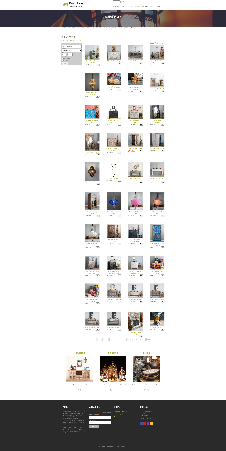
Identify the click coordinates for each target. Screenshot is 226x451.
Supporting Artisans (156, 6)
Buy (98, 65)
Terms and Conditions (120, 411)
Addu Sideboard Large (114, 61)
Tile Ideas (129, 6)
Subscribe (137, 6)
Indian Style (79, 40)
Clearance (107, 28)
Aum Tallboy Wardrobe (157, 148)
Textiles (95, 28)
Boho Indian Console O (157, 299)
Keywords (64, 44)
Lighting (88, 28)
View (98, 154)
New (100, 28)
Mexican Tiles (80, 28)
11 (132, 339)
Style (132, 28)
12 (136, 339)
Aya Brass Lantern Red (92, 182)
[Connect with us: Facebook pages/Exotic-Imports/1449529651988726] (141, 423)
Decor (65, 28)
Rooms (127, 28)
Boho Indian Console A (114, 299)
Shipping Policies (119, 414)
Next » (149, 339)
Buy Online (116, 6)
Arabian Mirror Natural (92, 152)
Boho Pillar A (157, 327)
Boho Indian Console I (135, 299)
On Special (66, 58)
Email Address (94, 414)
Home (122, 6)
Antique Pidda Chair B (157, 89)
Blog (115, 417)
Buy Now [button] (79, 390)
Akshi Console (135, 61)
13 (140, 339)
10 (129, 339)
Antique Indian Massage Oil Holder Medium (136, 87)
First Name (92, 420)
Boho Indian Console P (92, 327)
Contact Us (145, 6)
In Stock (65, 60)
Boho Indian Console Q (114, 327)
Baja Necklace (114, 178)
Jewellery (114, 28)
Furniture (72, 28)
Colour (121, 28)
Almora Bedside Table (157, 61)
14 (144, 339)
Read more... (66, 433)
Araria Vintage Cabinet (135, 148)
